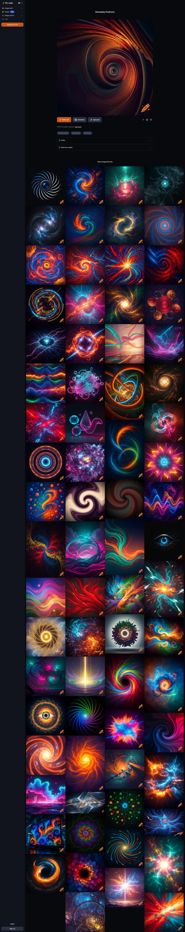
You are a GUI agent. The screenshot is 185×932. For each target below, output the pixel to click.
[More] (143, 120)
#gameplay (76, 133)
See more (78, 127)
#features (87, 133)
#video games (63, 133)
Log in (12, 924)
